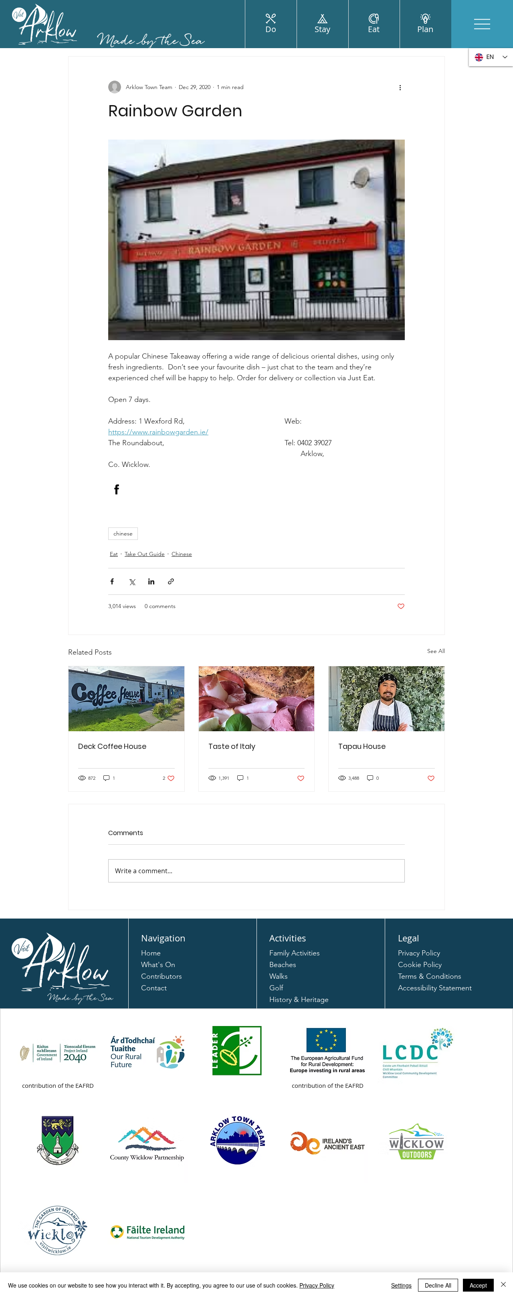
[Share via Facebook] (112, 581)
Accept (478, 1285)
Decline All (438, 1285)
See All (436, 651)
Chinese (182, 554)
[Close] (503, 1285)
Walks (278, 976)
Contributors (161, 976)
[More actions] (400, 87)
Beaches (282, 964)
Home (151, 953)
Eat (374, 29)
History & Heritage (299, 999)
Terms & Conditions (429, 976)
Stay (322, 29)
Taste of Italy (231, 746)
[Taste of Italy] (257, 698)
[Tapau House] (386, 698)
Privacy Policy (419, 953)
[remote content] (256, 489)
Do (270, 29)
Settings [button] (401, 1285)
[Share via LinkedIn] (151, 581)
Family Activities (294, 953)
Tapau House (362, 746)
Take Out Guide (145, 554)
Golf (276, 988)
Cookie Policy (420, 964)
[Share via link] (171, 581)
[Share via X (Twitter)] (131, 581)
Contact (154, 988)
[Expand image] (256, 240)
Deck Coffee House (112, 746)
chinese (123, 533)
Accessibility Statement (435, 988)
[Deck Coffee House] (126, 698)
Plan (425, 29)
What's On (158, 964)
